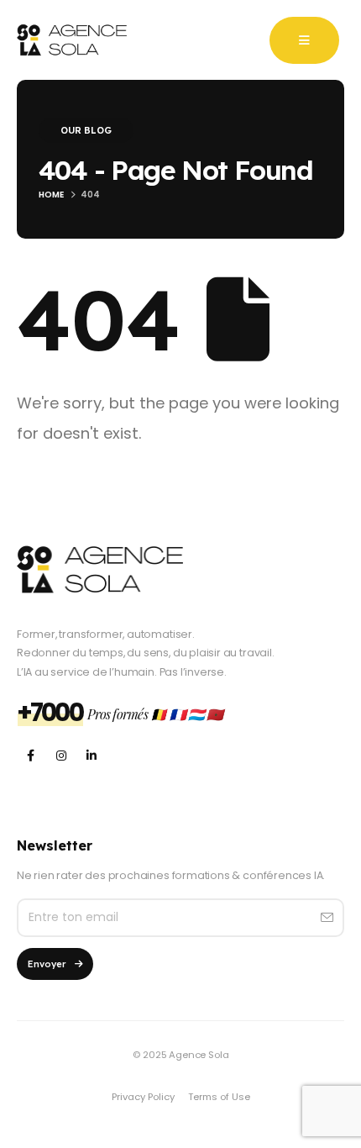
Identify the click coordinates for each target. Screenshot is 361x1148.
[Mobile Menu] (304, 40)
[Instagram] (61, 756)
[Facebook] (30, 756)
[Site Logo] (72, 40)
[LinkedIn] (91, 756)
